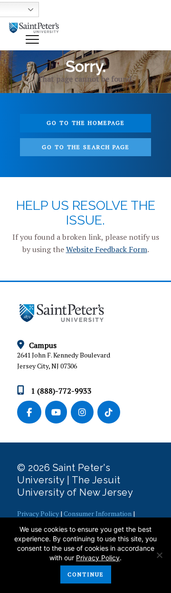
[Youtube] (58, 412)
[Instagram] (84, 412)
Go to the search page (86, 147)
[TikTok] (109, 412)
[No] (159, 555)
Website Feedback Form (106, 249)
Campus (43, 345)
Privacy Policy (38, 513)
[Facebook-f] (31, 412)
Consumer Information (98, 513)
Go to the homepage (86, 122)
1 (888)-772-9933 (60, 391)
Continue (85, 574)
